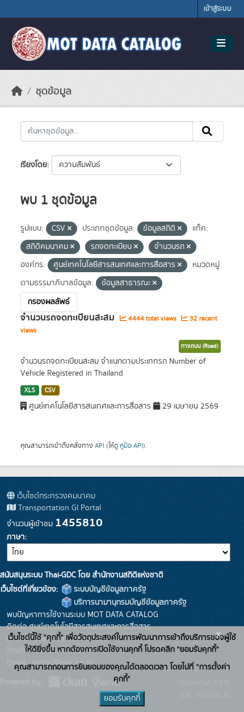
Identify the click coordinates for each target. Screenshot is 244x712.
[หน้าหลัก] (17, 91)
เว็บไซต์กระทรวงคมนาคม (55, 496)
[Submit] (208, 131)
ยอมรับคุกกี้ (122, 698)
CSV (50, 390)
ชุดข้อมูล (53, 91)
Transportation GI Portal (58, 508)
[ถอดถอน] (69, 229)
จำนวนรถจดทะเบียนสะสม (68, 317)
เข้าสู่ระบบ (218, 8)
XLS (29, 390)
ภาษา (16, 537)
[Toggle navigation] (221, 43)
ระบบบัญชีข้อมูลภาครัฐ (108, 589)
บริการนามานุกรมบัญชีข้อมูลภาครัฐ (129, 602)
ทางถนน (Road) (199, 346)
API (99, 445)
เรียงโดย (33, 164)
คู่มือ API (131, 445)
